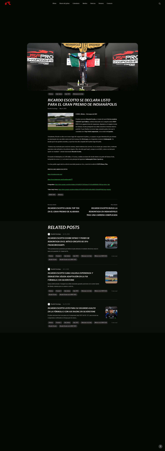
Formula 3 (58, 256)
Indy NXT (67, 94)
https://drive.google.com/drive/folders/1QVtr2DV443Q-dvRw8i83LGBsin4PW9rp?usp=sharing (85, 189)
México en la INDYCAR (101, 256)
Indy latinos (59, 94)
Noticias (51, 94)
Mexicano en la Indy (78, 94)
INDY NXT (52, 194)
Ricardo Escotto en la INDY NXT (68, 259)
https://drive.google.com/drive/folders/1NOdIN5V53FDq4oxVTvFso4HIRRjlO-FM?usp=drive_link (82, 184)
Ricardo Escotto (53, 259)
